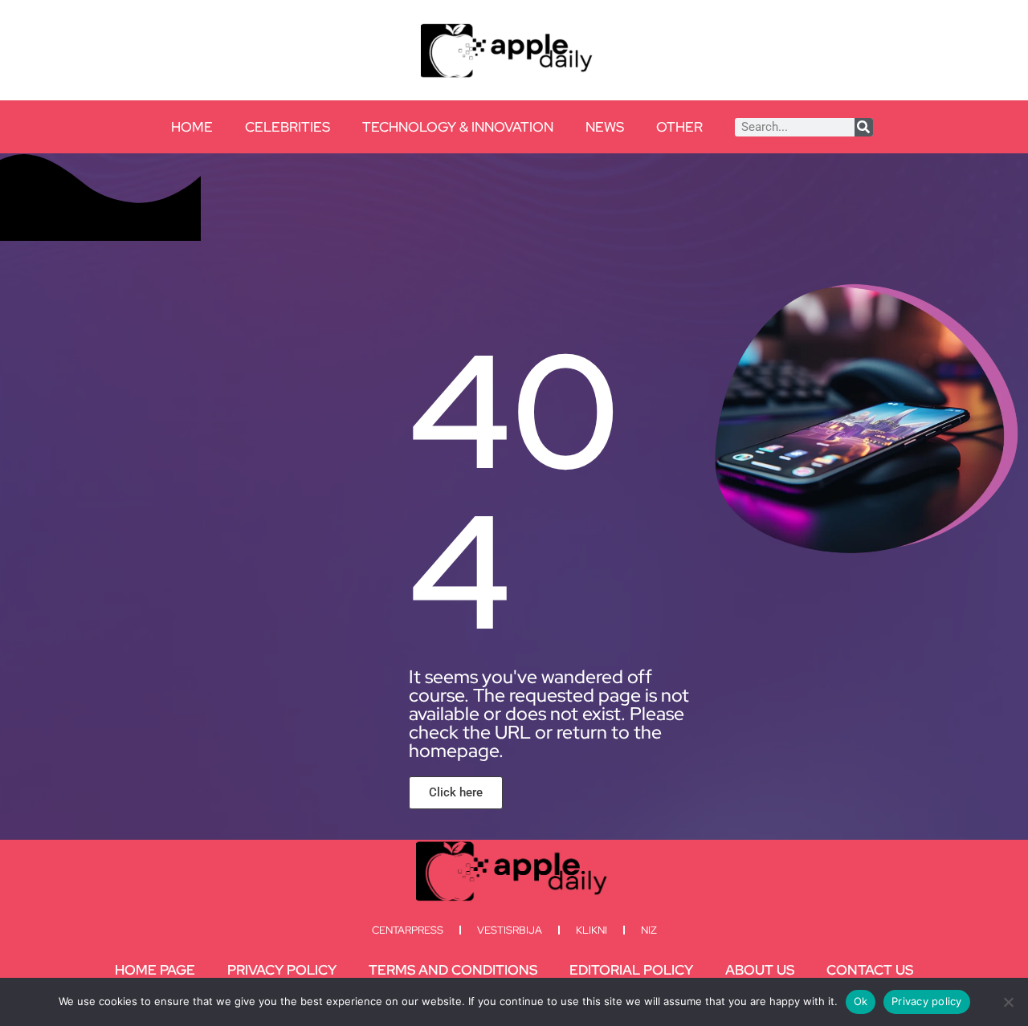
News (604, 127)
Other (679, 127)
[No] (1008, 1002)
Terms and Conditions (453, 970)
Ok (861, 1001)
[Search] (864, 127)
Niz (649, 930)
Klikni (591, 930)
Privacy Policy (282, 970)
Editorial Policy (631, 970)
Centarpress (407, 930)
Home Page (155, 970)
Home (192, 127)
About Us (759, 970)
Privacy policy (926, 1001)
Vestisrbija (509, 930)
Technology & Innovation (457, 127)
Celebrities (287, 127)
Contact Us (869, 970)
